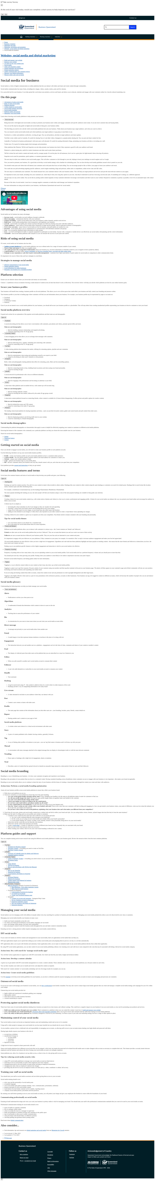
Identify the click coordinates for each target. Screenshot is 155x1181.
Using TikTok (12, 863)
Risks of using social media (12, 103)
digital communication (17, 1120)
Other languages (51, 1171)
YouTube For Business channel (17, 847)
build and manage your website (92, 1010)
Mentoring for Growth (58, 1130)
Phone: (28, 1161)
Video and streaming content (12, 67)
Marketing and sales (10, 45)
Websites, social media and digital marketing (16, 48)
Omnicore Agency (9, 438)
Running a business (9, 44)
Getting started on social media (13, 107)
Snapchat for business (14, 872)
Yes (2, 14)
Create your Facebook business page (21, 895)
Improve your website (10, 62)
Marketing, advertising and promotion (15, 47)
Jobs (48, 1168)
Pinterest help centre (13, 882)
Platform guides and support (12, 111)
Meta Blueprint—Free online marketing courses (24, 887)
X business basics (13, 860)
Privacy (49, 1158)
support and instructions (21, 465)
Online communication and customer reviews (17, 71)
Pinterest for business (14, 879)
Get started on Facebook (18, 893)
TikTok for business (13, 865)
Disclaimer (50, 1155)
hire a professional (47, 985)
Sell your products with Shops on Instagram (23, 903)
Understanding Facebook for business (22, 892)
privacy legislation (30, 251)
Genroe (6, 440)
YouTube (71, 1157)
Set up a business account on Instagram (22, 900)
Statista (6, 436)
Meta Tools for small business (19, 889)
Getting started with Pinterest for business (19, 880)
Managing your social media (12, 113)
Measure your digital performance (13, 73)
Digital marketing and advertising (13, 68)
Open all (3, 317)
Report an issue (24, 1157)
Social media (8, 65)
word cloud (16, 825)
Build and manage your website (13, 60)
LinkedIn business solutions (16, 855)
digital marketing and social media (36, 1130)
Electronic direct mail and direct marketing (44, 1011)
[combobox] (116, 27)
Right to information (53, 1161)
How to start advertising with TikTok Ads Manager (22, 867)
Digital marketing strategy (11, 70)
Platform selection (9, 105)
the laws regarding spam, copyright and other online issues (54, 251)
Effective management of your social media (16, 265)
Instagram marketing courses (19, 901)
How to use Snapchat (14, 870)
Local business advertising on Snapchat (19, 873)
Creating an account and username (21, 898)
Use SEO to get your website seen (14, 63)
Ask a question (24, 1154)
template (8, 977)
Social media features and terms (13, 108)
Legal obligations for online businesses (15, 268)
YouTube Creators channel (15, 850)
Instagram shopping (17, 905)
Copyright (50, 1151)
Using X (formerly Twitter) (15, 858)
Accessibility (50, 1164)
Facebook (72, 1154)
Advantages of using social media (13, 102)
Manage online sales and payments (14, 75)
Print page (9, 1138)
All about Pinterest (13, 877)
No (6, 14)
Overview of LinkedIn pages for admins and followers (23, 853)
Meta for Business (13, 885)
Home (6, 42)
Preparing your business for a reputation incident (18, 269)
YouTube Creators (13, 848)
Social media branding (10, 110)
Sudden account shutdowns (12, 246)
